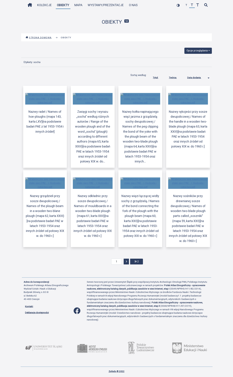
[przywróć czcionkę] (192, 5)
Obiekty (63, 5)
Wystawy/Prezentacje (106, 5)
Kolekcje (44, 5)
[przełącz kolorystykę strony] (178, 5)
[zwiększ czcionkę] (197, 5)
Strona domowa (40, 37)
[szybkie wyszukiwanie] (206, 5)
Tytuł (155, 77)
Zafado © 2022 (117, 371)
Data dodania (194, 77)
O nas (133, 5)
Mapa (78, 5)
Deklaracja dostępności (37, 312)
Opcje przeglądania (197, 50)
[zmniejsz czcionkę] (186, 5)
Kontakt (29, 306)
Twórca (173, 77)
